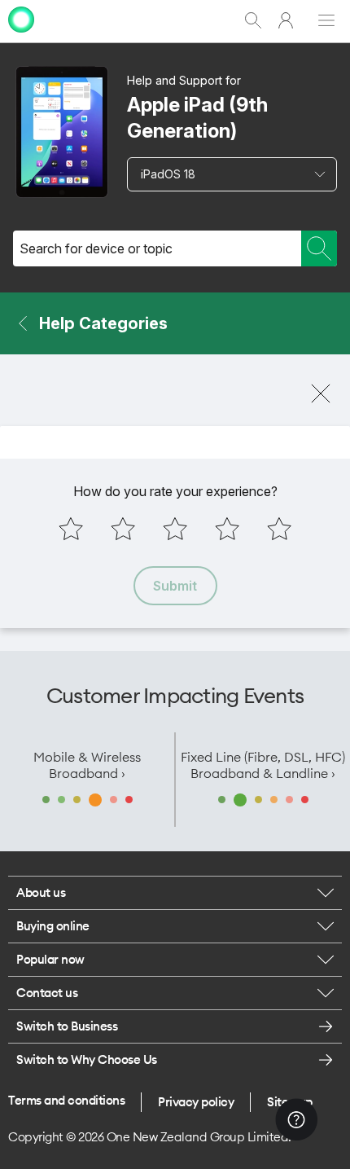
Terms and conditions (66, 1100)
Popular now (50, 959)
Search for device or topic (96, 248)
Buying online (53, 926)
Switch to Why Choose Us (86, 1059)
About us (40, 892)
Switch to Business (66, 1026)
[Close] (320, 393)
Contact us (46, 992)
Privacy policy (196, 1102)
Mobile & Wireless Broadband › (87, 765)
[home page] (21, 35)
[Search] (319, 248)
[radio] (70, 528)
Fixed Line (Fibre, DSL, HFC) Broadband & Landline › (263, 765)
